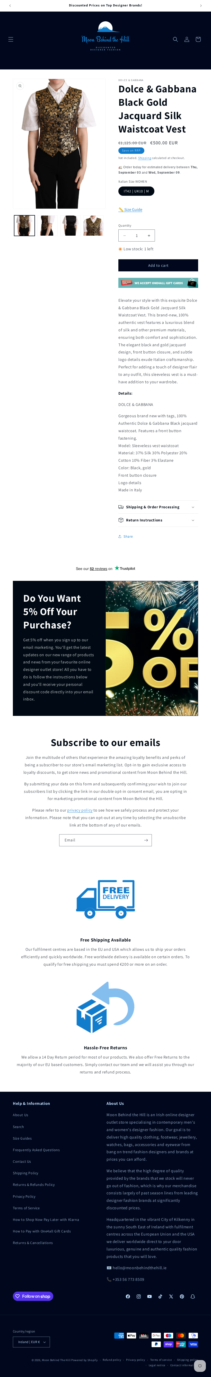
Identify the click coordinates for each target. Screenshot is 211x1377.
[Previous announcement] (10, 5)
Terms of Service (26, 1208)
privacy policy (79, 810)
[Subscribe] (146, 840)
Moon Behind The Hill (56, 1360)
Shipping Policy (25, 1173)
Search (18, 1126)
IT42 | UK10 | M (136, 191)
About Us (20, 1115)
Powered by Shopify (84, 1360)
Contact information (184, 1365)
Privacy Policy (24, 1196)
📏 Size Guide (130, 209)
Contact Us (22, 1161)
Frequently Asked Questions (36, 1150)
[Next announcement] (201, 5)
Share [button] (128, 536)
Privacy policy (135, 1360)
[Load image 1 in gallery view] (24, 225)
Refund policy (112, 1360)
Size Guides (22, 1138)
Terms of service (161, 1360)
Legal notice (157, 1365)
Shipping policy (187, 1360)
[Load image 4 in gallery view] (93, 225)
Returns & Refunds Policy (34, 1184)
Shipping (144, 158)
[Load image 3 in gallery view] (70, 225)
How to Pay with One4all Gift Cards (42, 1231)
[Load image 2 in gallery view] (47, 225)
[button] (10, 39)
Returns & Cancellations (33, 1242)
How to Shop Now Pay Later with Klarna (46, 1219)
